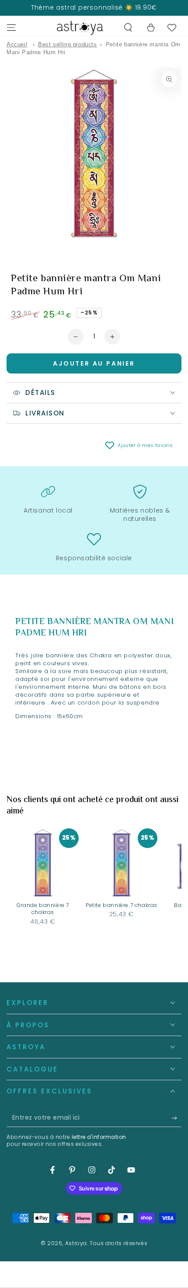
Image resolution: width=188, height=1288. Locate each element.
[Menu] (11, 27)
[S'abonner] (176, 1118)
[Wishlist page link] (171, 27)
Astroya (76, 1243)
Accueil (17, 44)
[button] (128, 27)
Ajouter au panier (94, 363)
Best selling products (67, 44)
